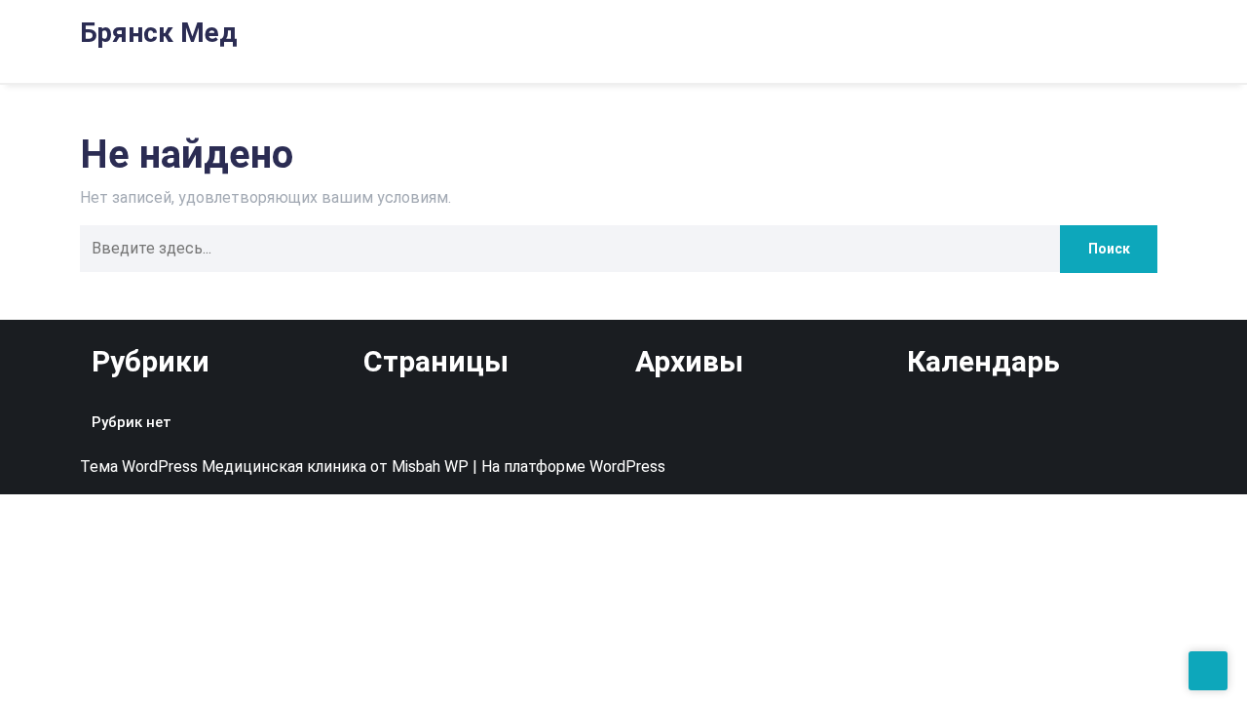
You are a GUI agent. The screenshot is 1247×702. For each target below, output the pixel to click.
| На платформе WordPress (568, 466)
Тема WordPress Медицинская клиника (225, 466)
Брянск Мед (158, 33)
